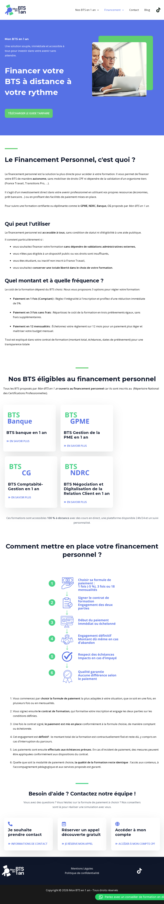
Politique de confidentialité (82, 873)
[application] (97, 10)
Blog (147, 10)
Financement (112, 10)
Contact (134, 10)
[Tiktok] (158, 10)
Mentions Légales (82, 868)
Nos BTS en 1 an (85, 10)
